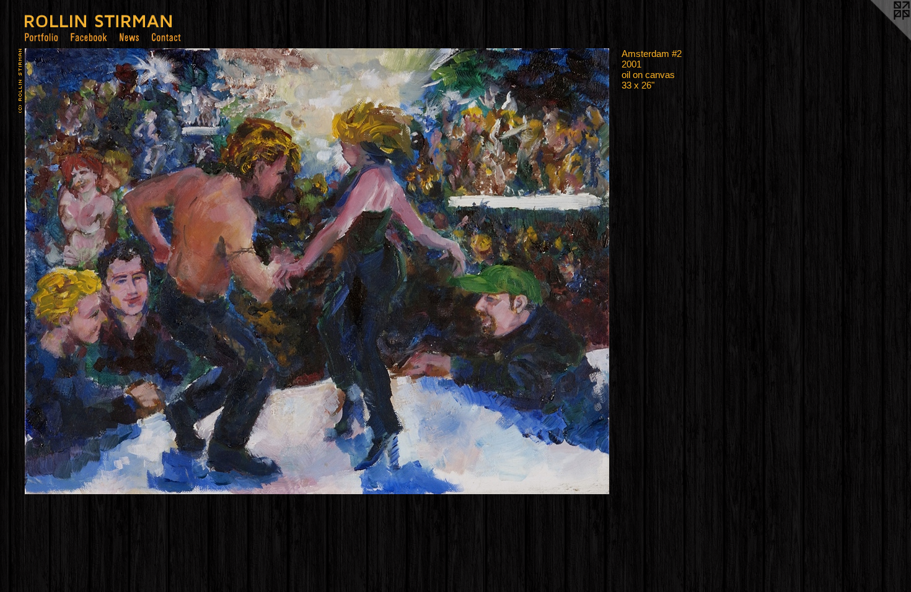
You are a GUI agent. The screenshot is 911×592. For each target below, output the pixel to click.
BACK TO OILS (50, 362)
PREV (35, 353)
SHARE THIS (47, 371)
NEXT (61, 353)
